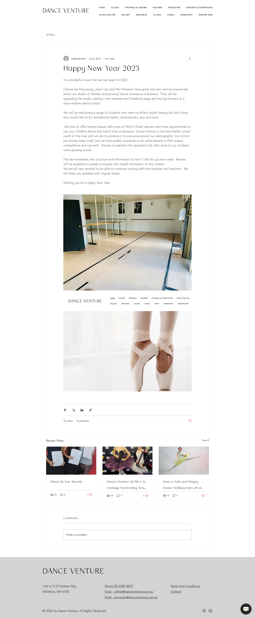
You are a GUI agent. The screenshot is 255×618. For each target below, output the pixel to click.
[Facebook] (210, 611)
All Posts (50, 34)
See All (205, 440)
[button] (115, 7)
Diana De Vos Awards (66, 482)
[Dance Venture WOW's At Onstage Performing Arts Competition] (128, 461)
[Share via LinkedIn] (82, 410)
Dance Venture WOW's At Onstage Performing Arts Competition (126, 485)
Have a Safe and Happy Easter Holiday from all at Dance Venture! (182, 485)
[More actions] (190, 58)
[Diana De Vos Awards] (71, 461)
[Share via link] (90, 410)
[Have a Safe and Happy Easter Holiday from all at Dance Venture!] (184, 461)
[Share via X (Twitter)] (73, 410)
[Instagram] (204, 611)
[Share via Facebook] (65, 410)
